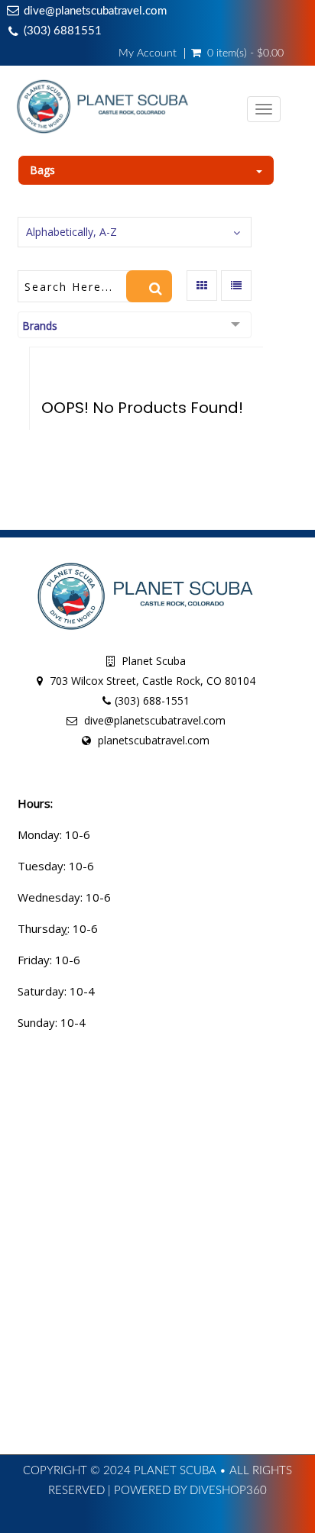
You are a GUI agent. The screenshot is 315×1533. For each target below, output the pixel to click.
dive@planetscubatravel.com (95, 11)
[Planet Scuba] (103, 110)
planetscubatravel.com (153, 740)
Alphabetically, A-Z (71, 231)
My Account (148, 53)
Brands (39, 325)
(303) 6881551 (63, 31)
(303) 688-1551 (152, 700)
